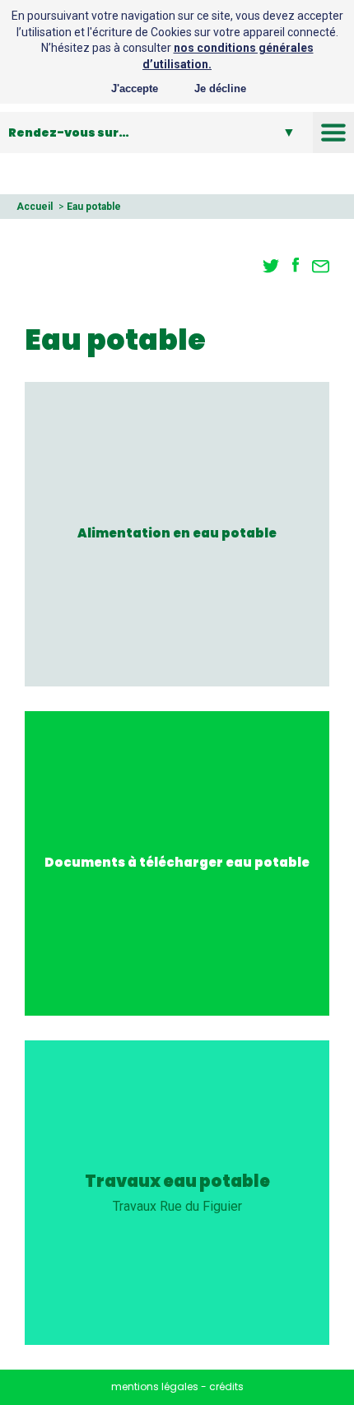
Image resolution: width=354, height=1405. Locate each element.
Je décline (220, 88)
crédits (226, 1386)
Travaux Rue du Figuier (177, 1206)
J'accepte (134, 88)
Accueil (34, 206)
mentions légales (154, 1386)
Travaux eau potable (177, 1181)
